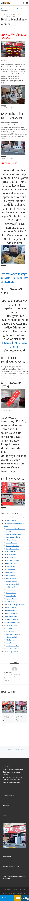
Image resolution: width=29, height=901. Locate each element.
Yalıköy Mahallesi (11, 643)
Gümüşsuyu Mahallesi (12, 584)
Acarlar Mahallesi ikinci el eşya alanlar (15, 518)
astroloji (4, 815)
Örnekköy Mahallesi (11, 611)
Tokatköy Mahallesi (11, 640)
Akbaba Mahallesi (11, 521)
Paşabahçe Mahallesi (12, 619)
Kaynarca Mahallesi (11, 599)
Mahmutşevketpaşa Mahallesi (15, 605)
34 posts (7, 680)
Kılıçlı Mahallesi (10, 602)
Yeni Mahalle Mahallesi (12, 649)
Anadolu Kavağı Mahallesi (13, 534)
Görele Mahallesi (11, 578)
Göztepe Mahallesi (11, 581)
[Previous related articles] (22, 696)
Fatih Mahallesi (10, 569)
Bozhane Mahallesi (11, 543)
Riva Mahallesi (10, 631)
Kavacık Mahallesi (11, 596)
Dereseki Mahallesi (11, 563)
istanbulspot (8, 28)
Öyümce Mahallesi (11, 616)
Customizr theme (22, 893)
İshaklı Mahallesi (11, 590)
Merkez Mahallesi (11, 608)
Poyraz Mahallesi (11, 628)
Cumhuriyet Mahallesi (12, 560)
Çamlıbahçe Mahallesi (12, 546)
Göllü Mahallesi (10, 575)
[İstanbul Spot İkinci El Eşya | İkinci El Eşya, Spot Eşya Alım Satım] (5, 3)
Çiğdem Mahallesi (11, 555)
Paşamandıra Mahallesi (13, 622)
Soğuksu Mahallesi (11, 637)
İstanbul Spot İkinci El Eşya (14, 889)
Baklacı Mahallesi (11, 540)
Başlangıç (3, 9)
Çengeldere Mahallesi (12, 549)
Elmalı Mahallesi (10, 566)
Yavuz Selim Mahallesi (12, 646)
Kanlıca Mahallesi (11, 593)
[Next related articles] (26, 696)
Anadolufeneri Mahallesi (13, 537)
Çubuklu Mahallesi (11, 558)
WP (8, 893)
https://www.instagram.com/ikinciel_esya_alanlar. (14, 277)
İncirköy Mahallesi (11, 587)
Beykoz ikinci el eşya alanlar (13, 9)
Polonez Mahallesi (11, 625)
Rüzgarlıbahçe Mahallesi (13, 634)
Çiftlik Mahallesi (10, 552)
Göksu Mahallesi (10, 572)
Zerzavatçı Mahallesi (12, 652)
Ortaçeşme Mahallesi (12, 613)
